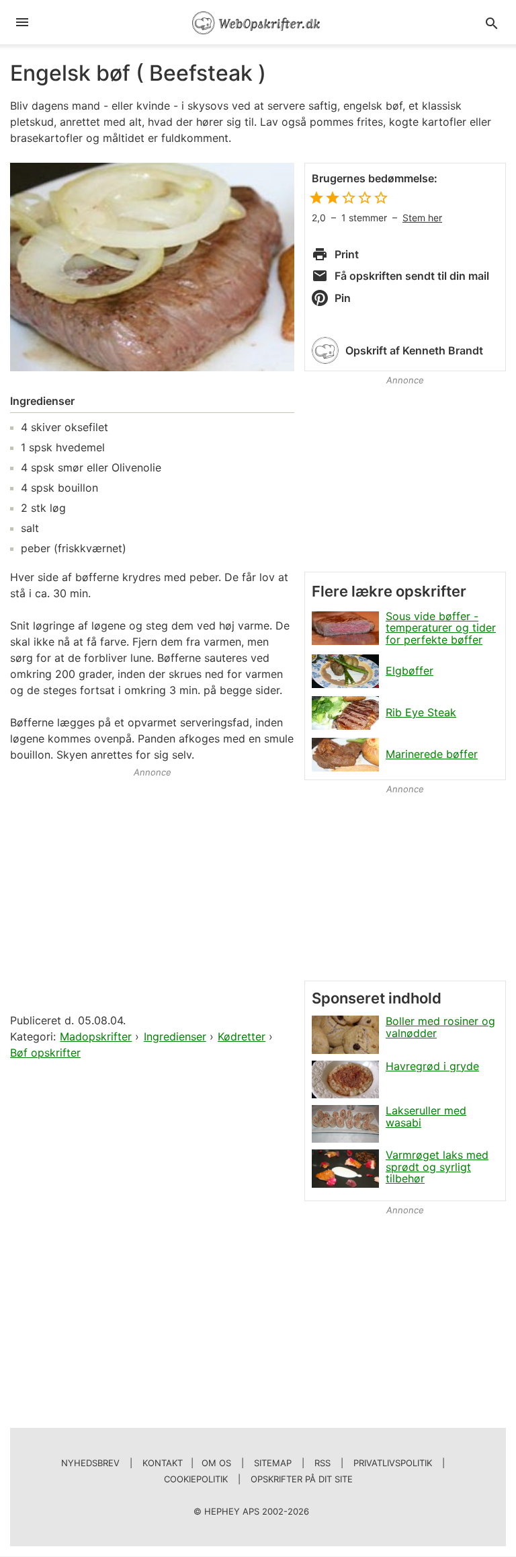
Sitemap (273, 1462)
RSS (322, 1462)
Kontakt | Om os (186, 1462)
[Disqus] (152, 1235)
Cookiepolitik (196, 1479)
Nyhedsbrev (90, 1462)
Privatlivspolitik (392, 1462)
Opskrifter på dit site (302, 1479)
